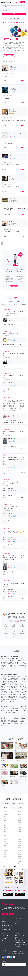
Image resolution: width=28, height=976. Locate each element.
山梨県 (19, 818)
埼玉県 (5, 807)
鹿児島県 (20, 856)
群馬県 (6, 831)
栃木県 (6, 829)
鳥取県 (6, 845)
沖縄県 (19, 858)
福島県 (6, 825)
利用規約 (4, 923)
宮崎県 (19, 854)
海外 (20, 861)
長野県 (19, 820)
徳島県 (6, 856)
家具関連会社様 (19, 938)
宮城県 (6, 818)
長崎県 (19, 848)
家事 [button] (18, 18)
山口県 (6, 854)
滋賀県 (19, 831)
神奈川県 (21, 803)
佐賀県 (19, 845)
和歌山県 (6, 843)
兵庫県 (6, 839)
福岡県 (19, 843)
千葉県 (6, 833)
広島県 (6, 852)
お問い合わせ (5, 940)
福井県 (19, 816)
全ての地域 (5, 803)
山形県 (6, 822)
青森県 (6, 814)
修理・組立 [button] (12, 18)
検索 (14, 13)
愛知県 (19, 827)
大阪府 (12, 807)
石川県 (19, 814)
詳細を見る (17, 621)
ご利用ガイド (5, 935)
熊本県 (19, 850)
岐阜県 (19, 822)
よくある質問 (5, 938)
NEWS (16, 923)
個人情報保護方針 (6, 929)
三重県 (19, 829)
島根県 (6, 848)
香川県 (6, 858)
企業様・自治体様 (19, 935)
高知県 (19, 841)
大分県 (19, 852)
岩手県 (6, 816)
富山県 (19, 811)
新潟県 (6, 836)
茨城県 (6, 827)
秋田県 (6, 820)
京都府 (20, 807)
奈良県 (6, 841)
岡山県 (6, 850)
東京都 (13, 803)
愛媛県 (19, 839)
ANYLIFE (17, 921)
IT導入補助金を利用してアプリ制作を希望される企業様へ (20, 944)
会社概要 (4, 921)
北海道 (6, 811)
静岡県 (19, 825)
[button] (6, 627)
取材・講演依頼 (19, 940)
